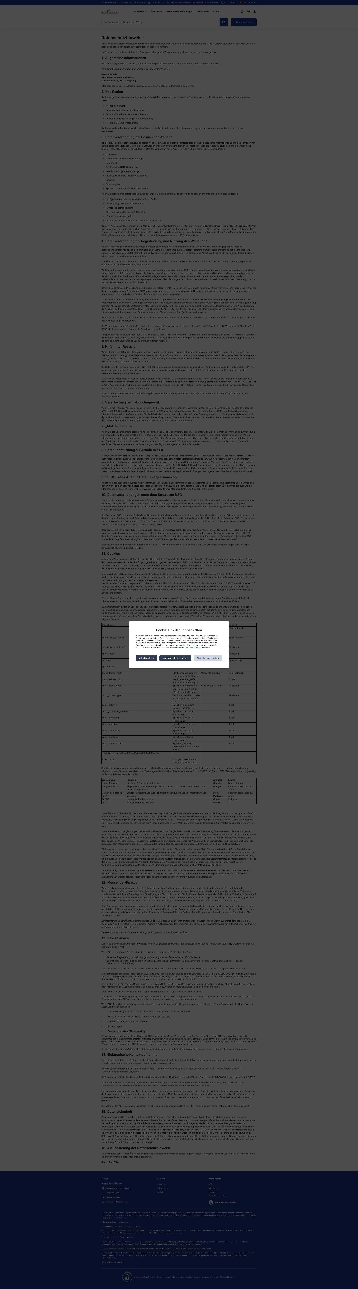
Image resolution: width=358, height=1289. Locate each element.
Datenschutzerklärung (193, 647)
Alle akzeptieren (146, 658)
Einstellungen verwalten (208, 658)
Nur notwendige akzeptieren (175, 658)
